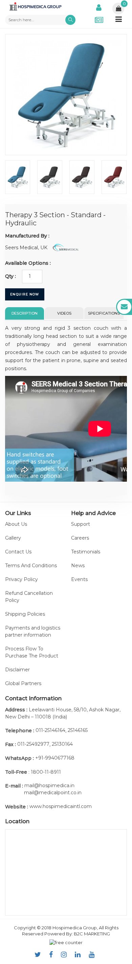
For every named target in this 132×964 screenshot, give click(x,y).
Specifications (104, 313)
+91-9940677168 (54, 758)
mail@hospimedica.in (49, 785)
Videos (64, 313)
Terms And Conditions (31, 566)
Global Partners (23, 683)
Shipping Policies (25, 614)
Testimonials (85, 552)
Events (79, 579)
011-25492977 (33, 744)
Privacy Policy (21, 579)
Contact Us (18, 552)
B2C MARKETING (92, 933)
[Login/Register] (99, 6)
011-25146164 (50, 730)
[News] (99, 20)
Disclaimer (17, 670)
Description (25, 313)
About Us (16, 524)
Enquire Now (24, 294)
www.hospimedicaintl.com (60, 806)
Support (80, 524)
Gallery (13, 538)
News (78, 566)
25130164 (62, 744)
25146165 (78, 730)
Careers (80, 538)
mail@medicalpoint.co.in (53, 793)
